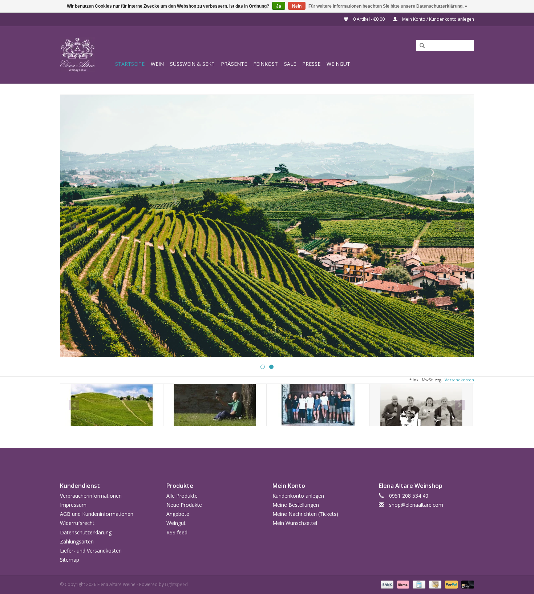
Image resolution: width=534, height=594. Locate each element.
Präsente (234, 63)
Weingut (338, 63)
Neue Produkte (184, 504)
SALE (290, 63)
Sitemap (69, 559)
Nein (297, 6)
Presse (311, 63)
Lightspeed (176, 584)
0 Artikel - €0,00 (369, 19)
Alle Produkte (182, 495)
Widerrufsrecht (77, 522)
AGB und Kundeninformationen (96, 513)
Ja (278, 6)
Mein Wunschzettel (294, 522)
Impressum (73, 504)
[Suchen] (419, 46)
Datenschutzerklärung (86, 532)
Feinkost (265, 63)
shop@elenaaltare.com (416, 504)
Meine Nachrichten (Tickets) (305, 513)
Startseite (130, 63)
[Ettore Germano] (318, 405)
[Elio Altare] (214, 405)
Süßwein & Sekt (192, 63)
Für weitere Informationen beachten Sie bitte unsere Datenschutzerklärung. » (387, 6)
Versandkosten (459, 379)
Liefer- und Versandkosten (91, 550)
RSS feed (176, 532)
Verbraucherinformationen (91, 495)
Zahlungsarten (77, 541)
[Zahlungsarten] (386, 584)
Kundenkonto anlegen (298, 495)
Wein (157, 63)
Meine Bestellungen (295, 504)
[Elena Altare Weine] (86, 54)
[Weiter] (460, 227)
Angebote (177, 513)
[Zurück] (74, 227)
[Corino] (111, 405)
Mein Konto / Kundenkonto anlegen (437, 19)
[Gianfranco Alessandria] (421, 405)
